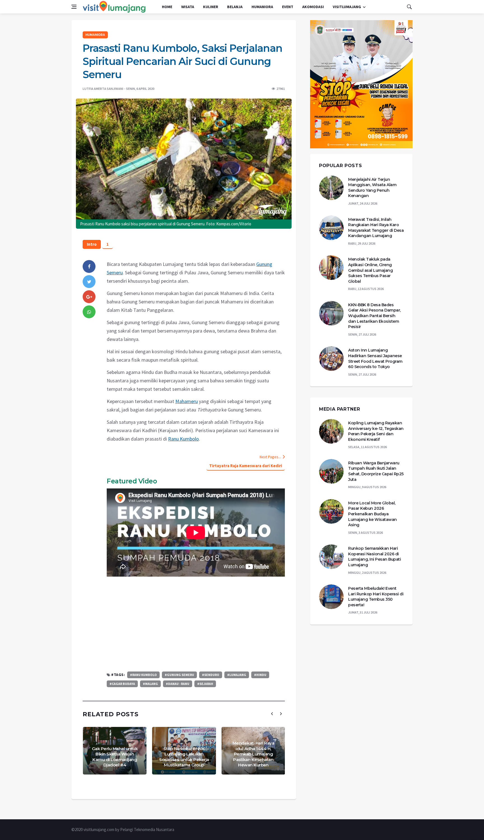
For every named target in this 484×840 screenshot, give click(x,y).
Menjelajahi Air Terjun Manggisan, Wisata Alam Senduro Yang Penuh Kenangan (372, 187)
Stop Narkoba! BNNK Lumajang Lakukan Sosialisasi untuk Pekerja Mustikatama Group (184, 757)
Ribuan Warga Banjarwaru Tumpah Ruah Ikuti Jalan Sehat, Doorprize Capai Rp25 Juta (376, 471)
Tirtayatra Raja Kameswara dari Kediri (245, 465)
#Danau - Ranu (177, 684)
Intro (92, 244)
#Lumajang (236, 675)
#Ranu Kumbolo (143, 675)
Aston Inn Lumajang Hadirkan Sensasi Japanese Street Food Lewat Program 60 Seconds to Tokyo (375, 358)
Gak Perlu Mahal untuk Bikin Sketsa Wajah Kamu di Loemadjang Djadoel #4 (115, 757)
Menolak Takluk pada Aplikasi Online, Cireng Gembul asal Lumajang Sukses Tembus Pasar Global (370, 270)
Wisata (187, 6)
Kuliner (210, 6)
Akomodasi (313, 6)
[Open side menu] (73, 7)
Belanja (235, 6)
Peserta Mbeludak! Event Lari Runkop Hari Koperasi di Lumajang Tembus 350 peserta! (375, 596)
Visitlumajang (347, 6)
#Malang (150, 684)
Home (167, 6)
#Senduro (210, 675)
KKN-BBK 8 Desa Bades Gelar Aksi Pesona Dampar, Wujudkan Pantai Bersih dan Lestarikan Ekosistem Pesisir (374, 315)
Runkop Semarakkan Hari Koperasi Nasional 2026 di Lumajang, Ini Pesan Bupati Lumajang (374, 556)
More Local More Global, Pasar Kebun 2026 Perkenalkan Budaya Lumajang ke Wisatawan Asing (372, 513)
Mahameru (186, 401)
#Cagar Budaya (122, 684)
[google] (89, 296)
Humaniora (262, 6)
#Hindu (260, 675)
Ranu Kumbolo (183, 439)
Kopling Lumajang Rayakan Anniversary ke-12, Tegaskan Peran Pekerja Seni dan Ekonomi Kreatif (376, 431)
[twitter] (89, 281)
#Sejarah (205, 684)
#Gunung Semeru (179, 675)
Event (287, 6)
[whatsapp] (89, 311)
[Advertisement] (196, 624)
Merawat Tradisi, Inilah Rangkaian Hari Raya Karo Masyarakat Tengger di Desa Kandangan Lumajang (376, 227)
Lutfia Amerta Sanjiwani (103, 88)
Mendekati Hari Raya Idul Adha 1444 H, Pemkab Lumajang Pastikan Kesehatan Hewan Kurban (253, 754)
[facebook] (89, 266)
